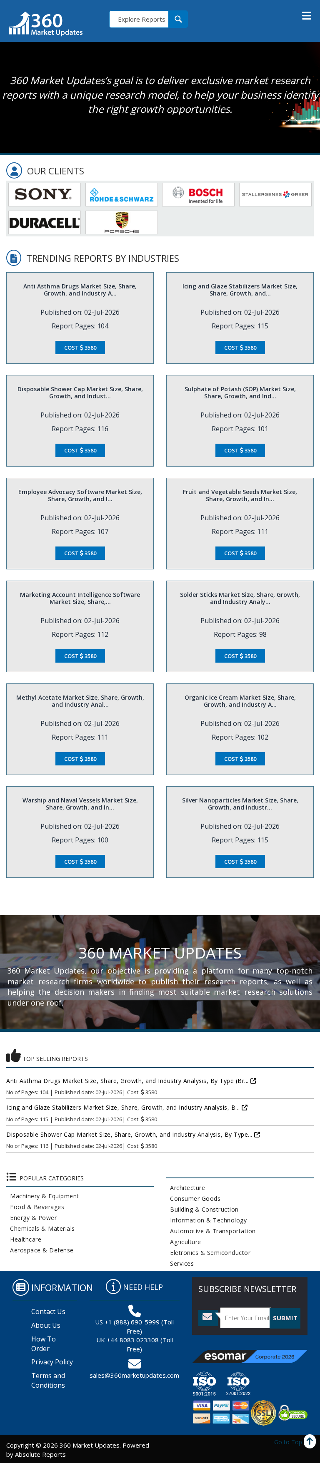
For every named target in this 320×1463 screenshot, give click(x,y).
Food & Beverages (35, 1207)
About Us (45, 1325)
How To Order (43, 1343)
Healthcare (23, 1239)
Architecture (185, 1188)
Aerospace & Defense (40, 1250)
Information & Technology (206, 1220)
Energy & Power (31, 1218)
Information (62, 1287)
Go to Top (289, 1442)
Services (180, 1263)
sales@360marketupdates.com (134, 1375)
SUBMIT (285, 1318)
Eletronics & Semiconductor (208, 1253)
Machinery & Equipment (42, 1196)
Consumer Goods (193, 1198)
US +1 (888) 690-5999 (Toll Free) (134, 1326)
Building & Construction (202, 1209)
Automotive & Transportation (211, 1231)
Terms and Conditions (48, 1380)
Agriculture (183, 1242)
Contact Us (48, 1311)
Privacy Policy (52, 1361)
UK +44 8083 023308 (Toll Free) (134, 1344)
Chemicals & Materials (40, 1228)
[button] (307, 15)
